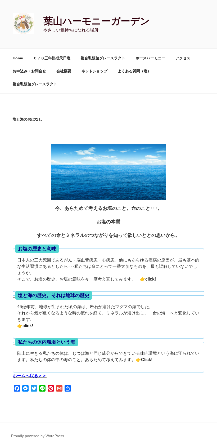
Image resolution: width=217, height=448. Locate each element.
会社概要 (63, 71)
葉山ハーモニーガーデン (96, 21)
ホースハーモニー (150, 58)
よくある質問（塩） (134, 71)
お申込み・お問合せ (29, 71)
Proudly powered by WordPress (37, 436)
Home (18, 58)
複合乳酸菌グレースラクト (103, 58)
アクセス (182, 58)
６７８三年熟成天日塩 (51, 58)
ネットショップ (94, 71)
